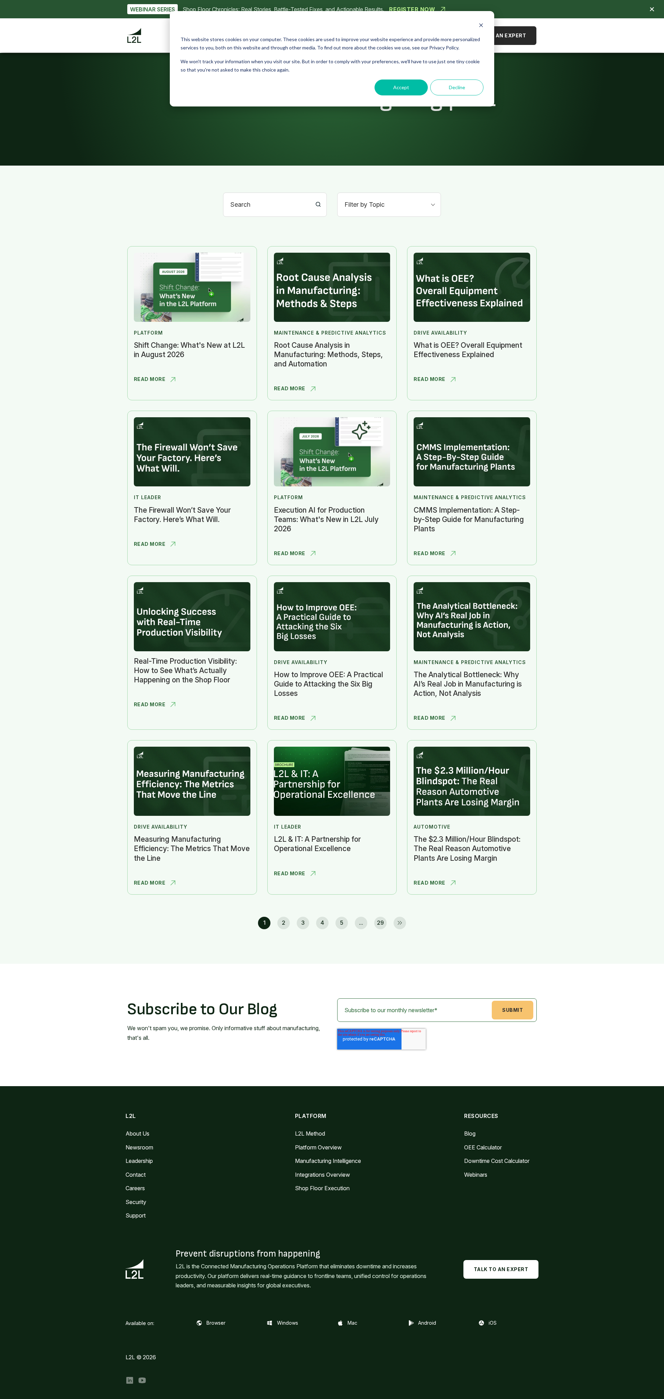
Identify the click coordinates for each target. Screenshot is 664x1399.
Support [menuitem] (136, 1215)
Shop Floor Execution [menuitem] (322, 1188)
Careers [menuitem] (135, 1188)
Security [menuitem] (136, 1202)
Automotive (432, 827)
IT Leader (147, 497)
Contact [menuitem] (136, 1174)
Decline (457, 87)
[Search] (318, 205)
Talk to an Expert (499, 35)
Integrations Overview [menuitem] (322, 1174)
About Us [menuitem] (137, 1133)
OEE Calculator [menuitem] (483, 1147)
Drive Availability (440, 333)
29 (380, 922)
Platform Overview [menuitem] (318, 1147)
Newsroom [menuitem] (139, 1147)
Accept (401, 87)
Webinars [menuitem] (475, 1174)
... (361, 922)
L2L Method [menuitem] (310, 1133)
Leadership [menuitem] (139, 1160)
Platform (148, 333)
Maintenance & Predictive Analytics (330, 333)
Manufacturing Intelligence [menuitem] (328, 1160)
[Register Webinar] (332, 9)
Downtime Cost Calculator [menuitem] (496, 1160)
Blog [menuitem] (470, 1133)
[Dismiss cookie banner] (481, 26)
